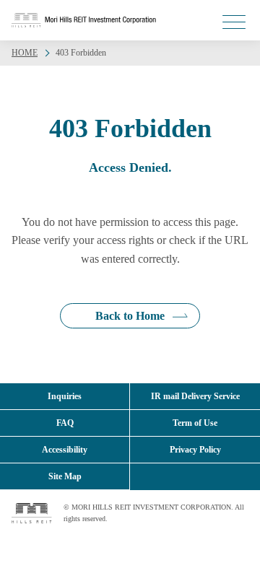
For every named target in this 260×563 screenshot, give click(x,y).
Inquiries (65, 396)
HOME (25, 53)
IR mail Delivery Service (195, 396)
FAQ (65, 423)
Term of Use (195, 423)
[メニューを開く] (234, 22)
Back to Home (130, 316)
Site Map (65, 476)
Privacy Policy (195, 450)
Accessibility (64, 450)
